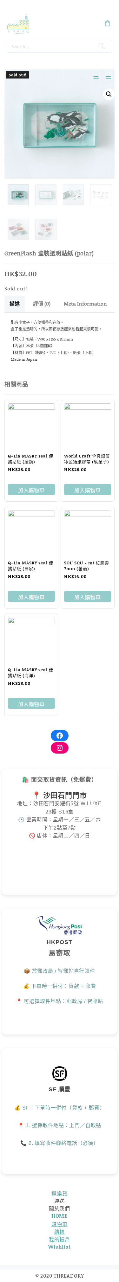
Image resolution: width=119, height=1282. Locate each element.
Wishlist (59, 1246)
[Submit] (101, 46)
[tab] (14, 304)
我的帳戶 (59, 1239)
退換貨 (59, 1193)
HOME (59, 1215)
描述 (15, 303)
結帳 (59, 1231)
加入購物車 (31, 490)
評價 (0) (41, 303)
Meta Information (85, 303)
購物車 (59, 1224)
